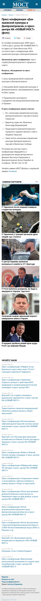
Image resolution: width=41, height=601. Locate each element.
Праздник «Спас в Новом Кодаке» (17, 551)
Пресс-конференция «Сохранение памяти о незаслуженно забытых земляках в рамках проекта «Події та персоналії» (20, 481)
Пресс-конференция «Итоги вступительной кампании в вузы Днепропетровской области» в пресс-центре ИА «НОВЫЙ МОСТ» (18, 510)
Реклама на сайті (8, 579)
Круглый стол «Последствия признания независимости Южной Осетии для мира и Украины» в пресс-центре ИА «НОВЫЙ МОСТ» (20, 440)
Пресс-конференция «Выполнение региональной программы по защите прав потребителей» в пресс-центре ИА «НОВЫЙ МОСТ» (20, 563)
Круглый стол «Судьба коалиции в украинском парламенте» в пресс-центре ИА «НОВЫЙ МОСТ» (20, 398)
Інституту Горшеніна (14, 584)
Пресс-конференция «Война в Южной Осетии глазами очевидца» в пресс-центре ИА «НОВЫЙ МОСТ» (20, 455)
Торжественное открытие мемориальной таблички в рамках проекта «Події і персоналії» (20, 411)
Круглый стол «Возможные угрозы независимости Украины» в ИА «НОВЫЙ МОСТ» (19, 540)
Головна (7, 10)
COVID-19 (31, 10)
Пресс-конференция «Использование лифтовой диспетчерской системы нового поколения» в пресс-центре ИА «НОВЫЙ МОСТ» (20, 425)
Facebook (13, 171)
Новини (19, 10)
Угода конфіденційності (10, 582)
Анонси (11, 15)
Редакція (5, 577)
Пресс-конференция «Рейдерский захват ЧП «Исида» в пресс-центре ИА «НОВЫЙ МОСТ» (20, 468)
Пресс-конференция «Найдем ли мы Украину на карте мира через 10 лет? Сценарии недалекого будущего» (18, 369)
